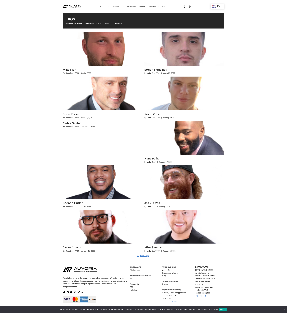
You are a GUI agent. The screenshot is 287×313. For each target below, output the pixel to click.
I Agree (223, 309)
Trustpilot (173, 301)
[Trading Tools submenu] (123, 6)
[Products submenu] (108, 6)
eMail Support (200, 296)
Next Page (146, 256)
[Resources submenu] (135, 6)
